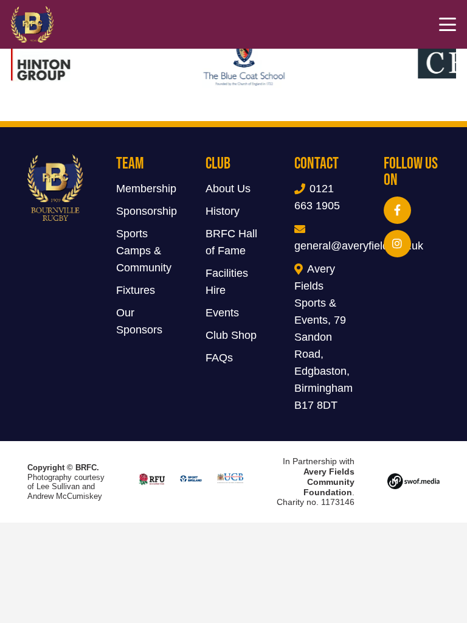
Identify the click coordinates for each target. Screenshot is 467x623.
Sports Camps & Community (143, 251)
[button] (448, 24)
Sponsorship (146, 211)
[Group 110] (413, 481)
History (223, 211)
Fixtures (135, 290)
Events (222, 313)
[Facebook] (397, 210)
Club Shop (231, 335)
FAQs (219, 358)
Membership (146, 189)
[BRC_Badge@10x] (32, 24)
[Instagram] (397, 243)
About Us (228, 189)
